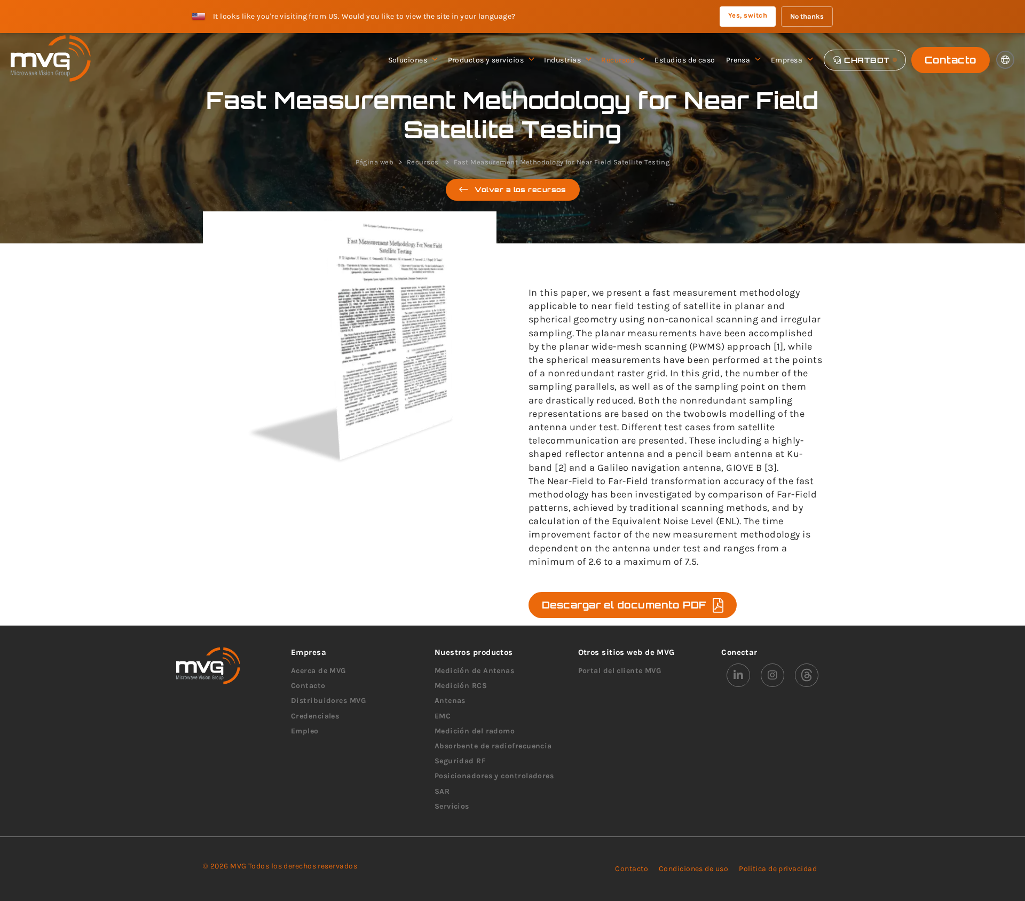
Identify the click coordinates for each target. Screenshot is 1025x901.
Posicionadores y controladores (494, 775)
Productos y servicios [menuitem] (486, 60)
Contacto (950, 60)
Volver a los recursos (520, 189)
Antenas (450, 700)
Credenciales (315, 716)
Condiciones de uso (693, 868)
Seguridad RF (460, 760)
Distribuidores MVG (328, 700)
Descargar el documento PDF (624, 605)
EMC (443, 716)
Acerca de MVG (318, 670)
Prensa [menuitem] (738, 60)
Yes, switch (747, 15)
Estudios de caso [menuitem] (685, 60)
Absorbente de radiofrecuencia (493, 745)
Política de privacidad (778, 868)
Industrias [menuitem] (562, 60)
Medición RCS (461, 685)
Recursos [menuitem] (617, 60)
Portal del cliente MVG (619, 670)
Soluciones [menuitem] (408, 60)
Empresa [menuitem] (786, 60)
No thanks (807, 16)
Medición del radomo (475, 731)
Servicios (452, 806)
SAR (442, 791)
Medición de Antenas (475, 670)
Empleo (305, 731)
